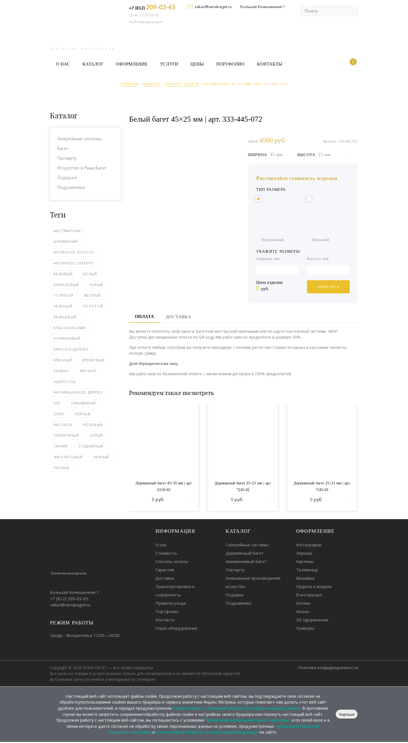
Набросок (64, 382)
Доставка (164, 578)
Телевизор (307, 569)
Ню (57, 403)
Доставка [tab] (178, 316)
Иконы (302, 611)
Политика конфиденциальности (328, 667)
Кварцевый (65, 317)
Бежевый (63, 274)
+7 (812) (152, 7)
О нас (63, 64)
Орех (59, 414)
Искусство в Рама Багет (82, 168)
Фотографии (308, 544)
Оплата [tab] (144, 316)
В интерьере (309, 594)
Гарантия (164, 569)
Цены (197, 64)
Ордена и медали (314, 586)
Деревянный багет (245, 553)
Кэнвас (62, 371)
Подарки (67, 177)
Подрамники (71, 187)
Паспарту (67, 158)
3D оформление (312, 619)
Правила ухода (170, 603)
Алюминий (66, 241)
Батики (303, 603)
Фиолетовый (68, 457)
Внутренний (273, 239)
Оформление (132, 64)
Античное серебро (74, 263)
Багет (63, 148)
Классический (70, 328)
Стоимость (166, 553)
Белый (90, 274)
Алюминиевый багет (246, 561)
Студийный (91, 446)
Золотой (93, 306)
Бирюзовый (66, 285)
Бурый (96, 285)
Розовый (93, 425)
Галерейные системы (79, 138)
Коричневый (67, 338)
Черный (101, 457)
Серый (96, 435)
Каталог (92, 64)
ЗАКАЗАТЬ (328, 286)
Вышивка (305, 578)
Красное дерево (71, 349)
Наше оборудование (176, 628)
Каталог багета (182, 84)
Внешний (321, 239)
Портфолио (230, 64)
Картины (305, 561)
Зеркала (304, 553)
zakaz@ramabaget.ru (213, 6)
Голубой (63, 295)
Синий (61, 446)
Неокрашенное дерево (78, 392)
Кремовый (93, 360)
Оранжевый (83, 403)
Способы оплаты (171, 561)
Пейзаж (82, 414)
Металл (88, 371)
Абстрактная (67, 231)
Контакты (269, 64)
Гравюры (305, 628)
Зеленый (63, 306)
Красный (63, 360)
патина (61, 468)
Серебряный (66, 435)
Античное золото (74, 252)
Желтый (92, 295)
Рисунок (63, 425)
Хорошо (347, 714)
